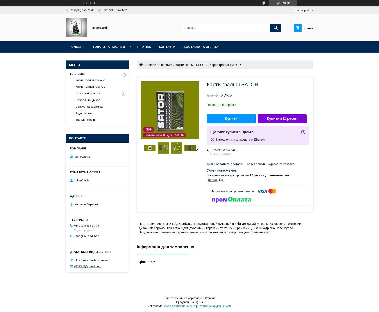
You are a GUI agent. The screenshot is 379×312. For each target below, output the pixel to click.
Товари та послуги (108, 46)
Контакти (167, 46)
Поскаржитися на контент (179, 306)
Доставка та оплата (200, 46)
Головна (77, 46)
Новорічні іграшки (88, 93)
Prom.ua (210, 298)
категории (77, 73)
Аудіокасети (84, 113)
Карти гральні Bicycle (90, 80)
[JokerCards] (76, 35)
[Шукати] (275, 28)
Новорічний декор (88, 100)
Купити (231, 119)
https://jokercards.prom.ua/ (91, 260)
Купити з (274, 119)
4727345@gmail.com (87, 266)
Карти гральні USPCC (191, 65)
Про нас (144, 46)
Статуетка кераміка (89, 106)
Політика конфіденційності (214, 306)
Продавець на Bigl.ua (189, 302)
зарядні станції (86, 119)
